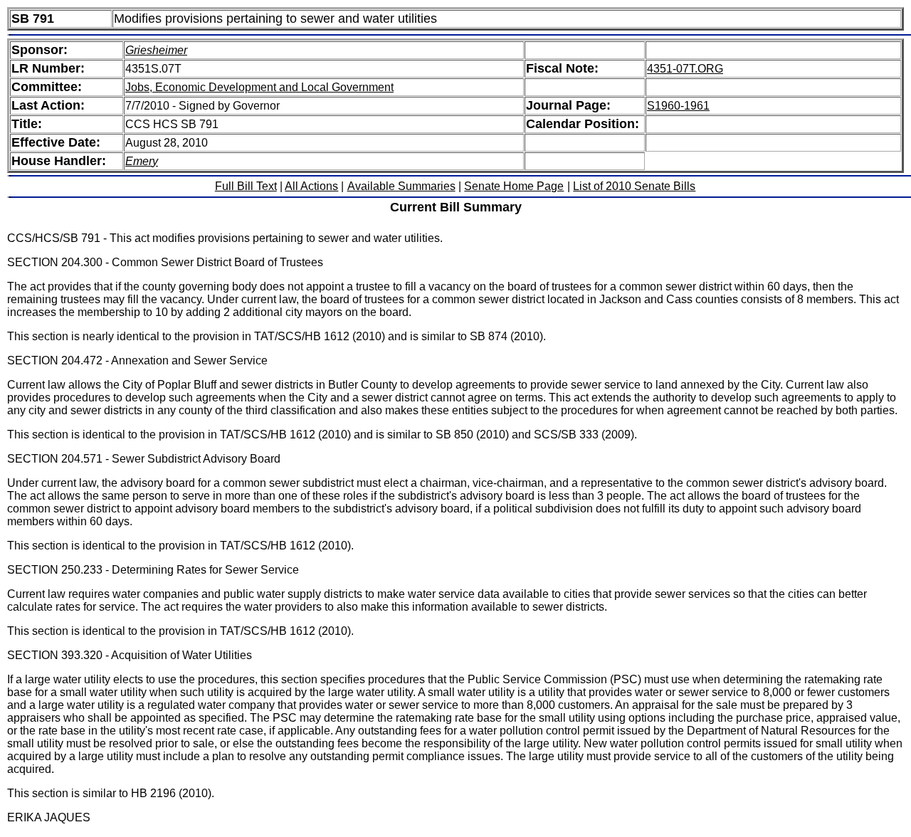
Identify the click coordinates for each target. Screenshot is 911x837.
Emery (141, 161)
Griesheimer (156, 50)
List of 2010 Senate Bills (634, 186)
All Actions (311, 186)
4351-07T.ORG (685, 69)
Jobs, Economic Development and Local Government (259, 87)
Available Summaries (401, 186)
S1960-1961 (678, 106)
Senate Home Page (514, 186)
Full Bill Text (246, 186)
